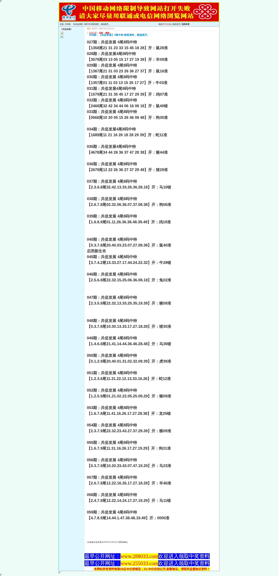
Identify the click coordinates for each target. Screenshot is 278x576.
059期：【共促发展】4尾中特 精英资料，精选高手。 (88, 24)
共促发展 (66, 29)
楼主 (89, 28)
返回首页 (176, 24)
